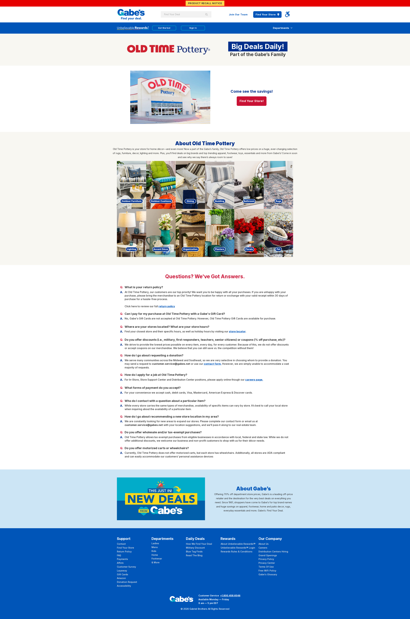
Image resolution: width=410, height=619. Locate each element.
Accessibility (124, 585)
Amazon (121, 578)
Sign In (193, 28)
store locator (237, 331)
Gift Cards (122, 574)
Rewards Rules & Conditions (236, 551)
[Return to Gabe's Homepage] (131, 14)
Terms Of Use (266, 566)
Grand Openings (267, 555)
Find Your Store (266, 14)
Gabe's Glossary (267, 574)
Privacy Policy (266, 559)
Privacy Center (266, 563)
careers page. (254, 379)
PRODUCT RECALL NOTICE (205, 3)
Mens (155, 547)
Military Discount (195, 547)
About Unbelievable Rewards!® (238, 543)
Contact (121, 543)
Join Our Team (238, 14)
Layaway (122, 570)
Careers (262, 547)
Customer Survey (126, 566)
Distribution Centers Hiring (273, 551)
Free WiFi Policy (267, 570)
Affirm (120, 563)
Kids (154, 551)
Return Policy (124, 551)
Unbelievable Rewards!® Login (238, 547)
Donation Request (127, 582)
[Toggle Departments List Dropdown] (291, 28)
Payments (122, 559)
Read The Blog (194, 555)
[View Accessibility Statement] (287, 14)
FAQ (119, 555)
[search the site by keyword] (206, 14)
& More (156, 562)
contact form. (212, 363)
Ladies (155, 543)
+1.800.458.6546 (230, 595)
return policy (167, 306)
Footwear (157, 558)
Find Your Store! (252, 101)
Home (155, 555)
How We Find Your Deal (199, 543)
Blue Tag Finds (194, 551)
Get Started (164, 28)
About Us (263, 543)
